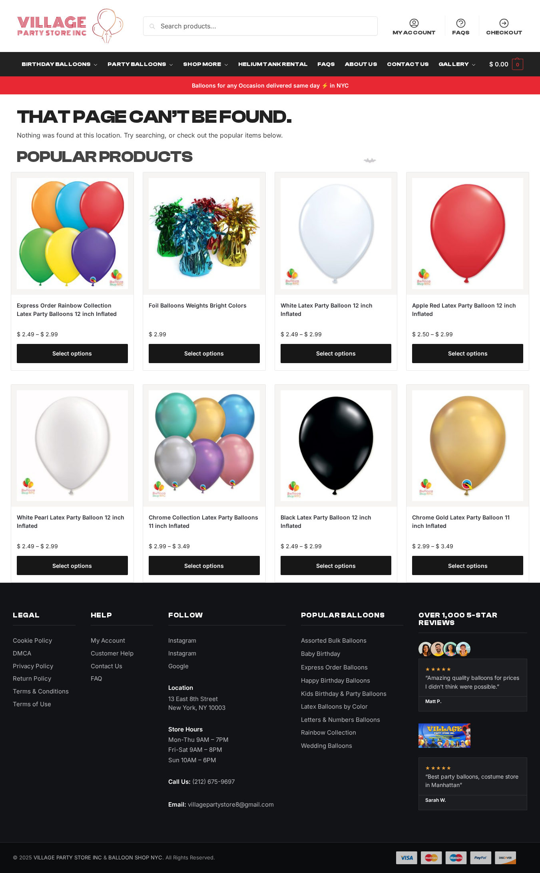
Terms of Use (32, 704)
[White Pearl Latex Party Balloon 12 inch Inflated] (72, 446)
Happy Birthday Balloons (335, 680)
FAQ (96, 678)
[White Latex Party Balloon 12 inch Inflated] (336, 233)
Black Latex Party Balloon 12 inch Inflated (326, 521)
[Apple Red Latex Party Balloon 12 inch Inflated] (467, 233)
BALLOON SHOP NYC (135, 857)
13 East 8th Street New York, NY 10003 (196, 703)
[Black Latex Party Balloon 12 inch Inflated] (336, 446)
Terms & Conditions (41, 691)
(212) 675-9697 (213, 781)
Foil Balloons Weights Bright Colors (198, 305)
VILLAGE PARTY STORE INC (68, 857)
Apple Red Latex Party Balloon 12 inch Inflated (464, 309)
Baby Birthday (320, 653)
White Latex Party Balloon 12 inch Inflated (327, 309)
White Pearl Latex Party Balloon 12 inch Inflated (70, 521)
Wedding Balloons (326, 745)
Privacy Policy (33, 666)
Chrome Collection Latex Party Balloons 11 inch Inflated (203, 521)
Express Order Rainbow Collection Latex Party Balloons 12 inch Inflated (67, 309)
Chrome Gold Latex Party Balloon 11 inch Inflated (461, 521)
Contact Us (106, 666)
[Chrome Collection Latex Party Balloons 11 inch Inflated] (204, 446)
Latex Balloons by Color (334, 706)
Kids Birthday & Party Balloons (344, 693)
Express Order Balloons (334, 667)
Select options (72, 353)
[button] (506, 64)
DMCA (22, 653)
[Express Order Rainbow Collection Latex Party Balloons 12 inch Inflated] (72, 233)
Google (178, 666)
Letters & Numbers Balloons (340, 719)
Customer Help (112, 653)
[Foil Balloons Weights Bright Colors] (204, 233)
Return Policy (32, 678)
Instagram (182, 640)
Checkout (504, 33)
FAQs (461, 33)
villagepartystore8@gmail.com (231, 804)
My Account (414, 33)
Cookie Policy (32, 640)
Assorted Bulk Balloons (334, 640)
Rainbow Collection (328, 732)
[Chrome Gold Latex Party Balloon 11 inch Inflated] (467, 446)
